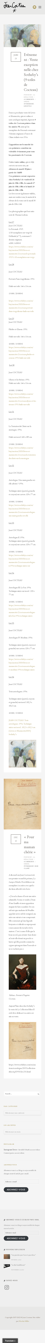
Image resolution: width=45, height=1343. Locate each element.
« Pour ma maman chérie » (30, 844)
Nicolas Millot (24, 1321)
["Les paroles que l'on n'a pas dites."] (7, 1256)
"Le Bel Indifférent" (18, 1265)
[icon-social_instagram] (34, 7)
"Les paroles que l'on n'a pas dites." (23, 1255)
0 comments (29, 99)
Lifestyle (28, 106)
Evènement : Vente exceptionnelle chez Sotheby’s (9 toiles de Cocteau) (31, 72)
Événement (29, 104)
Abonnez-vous (16, 1189)
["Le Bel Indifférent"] (7, 1266)
